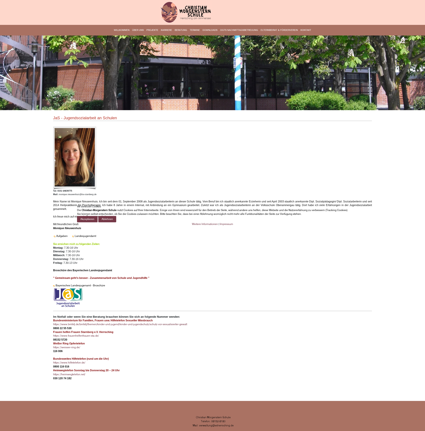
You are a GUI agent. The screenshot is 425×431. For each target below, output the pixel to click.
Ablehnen (107, 219)
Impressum (226, 224)
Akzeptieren (87, 219)
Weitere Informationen (205, 224)
